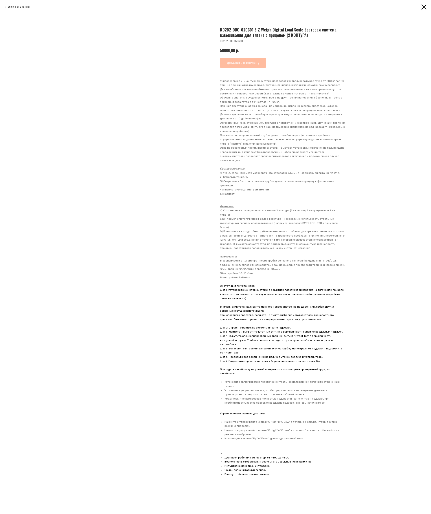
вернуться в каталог (19, 6)
